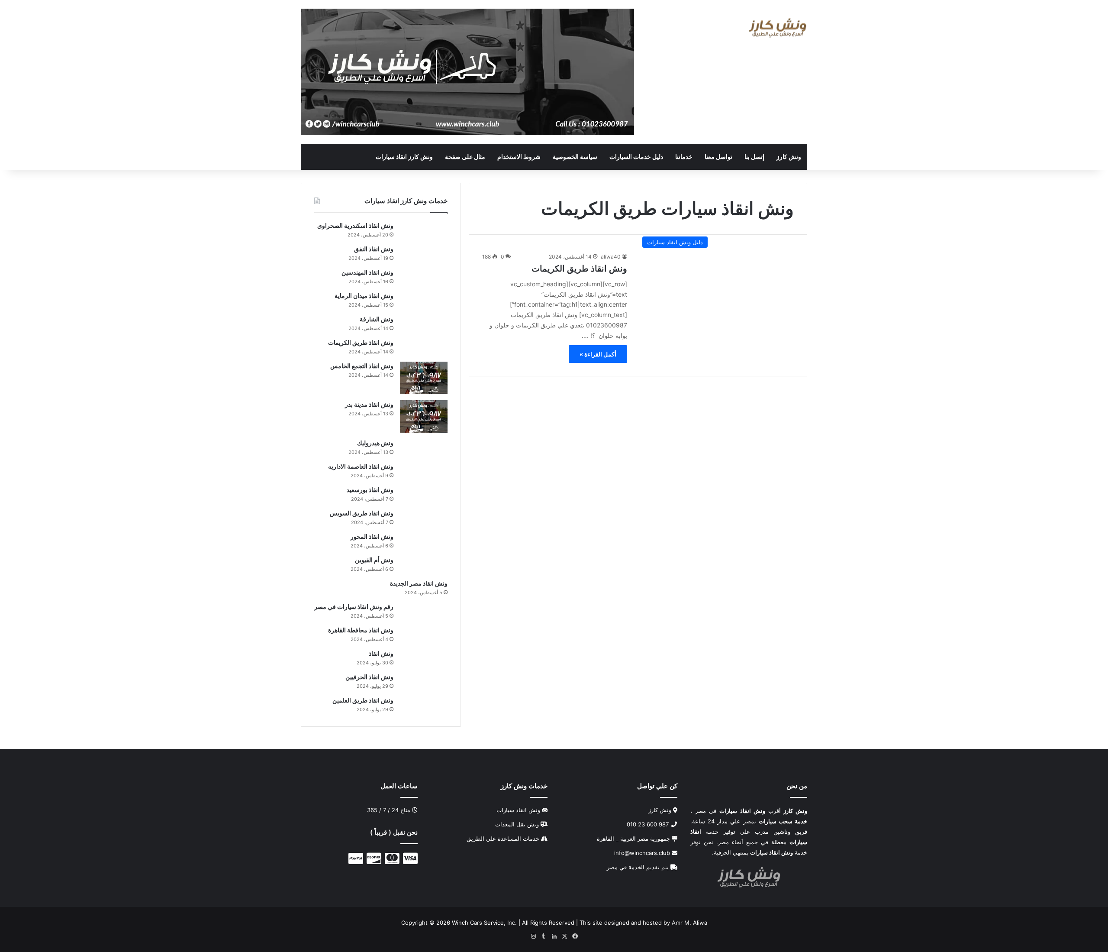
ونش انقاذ (381, 653)
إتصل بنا (754, 156)
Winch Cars (467, 922)
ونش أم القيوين (374, 559)
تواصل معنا (718, 156)
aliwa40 (611, 256)
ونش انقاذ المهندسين (367, 272)
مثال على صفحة (465, 156)
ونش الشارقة (376, 319)
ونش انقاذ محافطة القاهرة (360, 630)
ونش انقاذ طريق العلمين (362, 700)
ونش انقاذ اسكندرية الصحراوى (355, 225)
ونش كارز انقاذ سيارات (404, 156)
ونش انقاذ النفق (373, 249)
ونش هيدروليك (375, 443)
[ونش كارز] (777, 28)
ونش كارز (788, 156)
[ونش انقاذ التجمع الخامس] (424, 378)
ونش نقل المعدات (517, 824)
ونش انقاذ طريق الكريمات (579, 268)
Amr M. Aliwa (689, 922)
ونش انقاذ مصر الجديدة (419, 583)
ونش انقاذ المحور (372, 536)
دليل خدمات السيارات (636, 156)
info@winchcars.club (643, 852)
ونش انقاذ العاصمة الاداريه (360, 466)
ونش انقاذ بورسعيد (370, 489)
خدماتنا (683, 156)
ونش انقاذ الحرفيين (369, 676)
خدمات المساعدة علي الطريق (503, 838)
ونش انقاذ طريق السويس (361, 513)
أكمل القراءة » (598, 354)
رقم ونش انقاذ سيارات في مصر (353, 606)
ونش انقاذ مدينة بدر (369, 404)
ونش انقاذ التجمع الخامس (361, 365)
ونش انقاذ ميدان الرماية (364, 295)
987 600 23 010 (648, 824)
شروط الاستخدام (519, 156)
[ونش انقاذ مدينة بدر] (424, 416)
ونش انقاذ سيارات (518, 809)
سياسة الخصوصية (575, 156)
